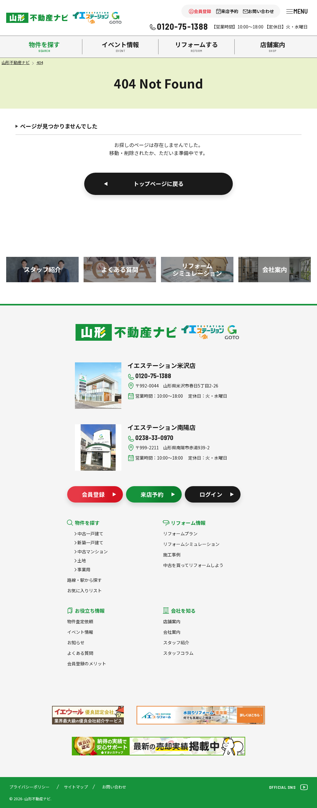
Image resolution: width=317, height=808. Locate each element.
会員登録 (202, 11)
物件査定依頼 (80, 621)
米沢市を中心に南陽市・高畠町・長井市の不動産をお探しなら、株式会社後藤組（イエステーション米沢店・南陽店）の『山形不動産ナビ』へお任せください (37, 18)
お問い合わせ (261, 11)
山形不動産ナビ (126, 332)
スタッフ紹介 (176, 642)
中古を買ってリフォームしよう (193, 565)
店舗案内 (171, 621)
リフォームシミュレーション (191, 544)
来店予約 (229, 11)
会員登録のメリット (86, 663)
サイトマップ (76, 787)
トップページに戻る (158, 183)
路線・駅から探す (84, 580)
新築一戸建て (90, 542)
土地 (81, 560)
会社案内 (171, 632)
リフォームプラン (180, 533)
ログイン (211, 494)
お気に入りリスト (84, 590)
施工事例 (171, 554)
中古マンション (92, 551)
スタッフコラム (178, 653)
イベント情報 (80, 632)
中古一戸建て (90, 533)
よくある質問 (80, 653)
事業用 (83, 569)
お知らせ (76, 642)
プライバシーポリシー (29, 787)
